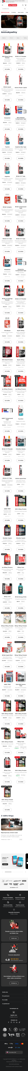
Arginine (7, 176)
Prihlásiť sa (14, 983)
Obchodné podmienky (14, 1064)
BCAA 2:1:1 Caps (20, 238)
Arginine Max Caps (20, 147)
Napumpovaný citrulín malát (9, 832)
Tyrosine (20, 419)
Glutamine (7, 118)
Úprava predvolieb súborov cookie (14, 1061)
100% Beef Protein (7, 359)
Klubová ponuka (5, 12)
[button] (25, 872)
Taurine (7, 147)
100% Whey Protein (20, 509)
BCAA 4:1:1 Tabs (7, 238)
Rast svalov (21, 12)
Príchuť (11, 37)
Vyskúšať (5, 864)
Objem (18, 37)
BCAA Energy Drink (20, 597)
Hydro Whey (20, 330)
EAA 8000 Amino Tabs (21, 685)
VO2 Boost (7, 330)
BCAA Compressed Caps (20, 207)
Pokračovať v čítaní (5, 839)
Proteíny (13, 12)
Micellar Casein (7, 538)
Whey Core (20, 567)
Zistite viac (14, 938)
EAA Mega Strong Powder (7, 57)
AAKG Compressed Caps (7, 419)
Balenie (4, 37)
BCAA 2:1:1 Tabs (20, 176)
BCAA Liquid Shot (21, 478)
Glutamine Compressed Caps (20, 270)
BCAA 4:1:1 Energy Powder (7, 299)
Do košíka (7, 69)
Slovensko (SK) (12, 1052)
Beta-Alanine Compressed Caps (20, 118)
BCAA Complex (7, 207)
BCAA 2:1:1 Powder (7, 449)
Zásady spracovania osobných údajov (14, 1066)
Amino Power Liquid (21, 87)
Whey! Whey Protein (7, 626)
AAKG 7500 (7, 509)
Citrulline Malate (21, 449)
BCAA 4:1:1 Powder (20, 56)
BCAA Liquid (7, 87)
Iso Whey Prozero (7, 389)
